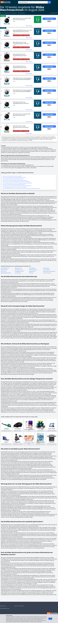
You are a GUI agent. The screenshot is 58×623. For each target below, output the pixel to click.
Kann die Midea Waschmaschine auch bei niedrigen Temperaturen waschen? (17, 183)
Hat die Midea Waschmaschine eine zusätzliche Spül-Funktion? (15, 187)
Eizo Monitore (18, 273)
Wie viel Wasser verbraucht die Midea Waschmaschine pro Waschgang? (16, 181)
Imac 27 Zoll (3, 271)
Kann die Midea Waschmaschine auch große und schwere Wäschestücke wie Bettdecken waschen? (21, 188)
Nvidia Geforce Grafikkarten (49, 271)
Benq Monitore (18, 268)
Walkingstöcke (32, 268)
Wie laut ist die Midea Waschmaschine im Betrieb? (12, 176)
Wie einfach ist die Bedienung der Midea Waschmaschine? (14, 184)
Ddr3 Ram (31, 273)
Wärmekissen (46, 268)
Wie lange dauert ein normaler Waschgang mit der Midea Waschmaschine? (17, 185)
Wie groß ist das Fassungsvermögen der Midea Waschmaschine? (15, 180)
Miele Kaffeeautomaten (6, 273)
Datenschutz (3, 605)
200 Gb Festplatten (33, 269)
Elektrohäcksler (4, 269)
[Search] (49, 2)
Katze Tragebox (46, 269)
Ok (50, 618)
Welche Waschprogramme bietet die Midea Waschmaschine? (14, 177)
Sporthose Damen (47, 273)
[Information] (40, 22)
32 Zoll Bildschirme (5, 268)
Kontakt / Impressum (19, 605)
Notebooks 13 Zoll (19, 269)
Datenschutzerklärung (37, 621)
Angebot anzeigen (49, 18)
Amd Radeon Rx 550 (19, 271)
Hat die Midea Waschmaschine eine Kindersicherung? (13, 178)
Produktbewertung (4, 608)
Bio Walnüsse (32, 271)
